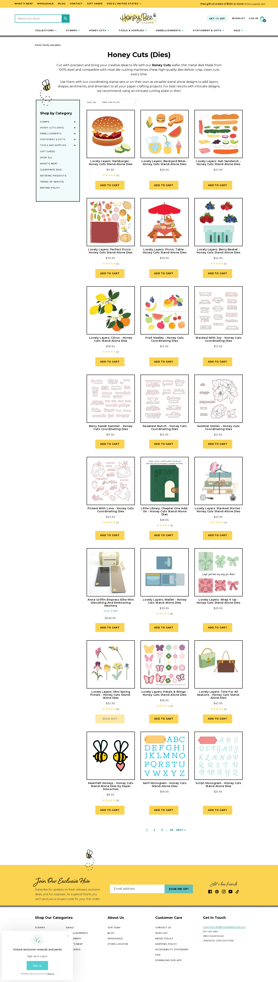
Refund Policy (50, 187)
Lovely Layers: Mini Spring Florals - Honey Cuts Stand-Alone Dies (110, 694)
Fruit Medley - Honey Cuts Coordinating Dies (164, 339)
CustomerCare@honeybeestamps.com (224, 927)
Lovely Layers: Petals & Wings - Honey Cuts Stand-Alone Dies (164, 693)
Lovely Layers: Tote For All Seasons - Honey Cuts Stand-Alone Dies (218, 694)
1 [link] (146, 830)
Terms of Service (52, 181)
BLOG (111, 933)
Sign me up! (178, 889)
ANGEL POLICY (164, 938)
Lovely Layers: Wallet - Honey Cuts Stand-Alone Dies (165, 601)
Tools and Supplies (53, 145)
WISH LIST (161, 933)
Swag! (70, 927)
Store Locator (118, 944)
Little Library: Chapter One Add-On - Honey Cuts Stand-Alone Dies (164, 511)
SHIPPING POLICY (166, 944)
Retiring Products (53, 175)
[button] (46, 30)
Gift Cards (47, 151)
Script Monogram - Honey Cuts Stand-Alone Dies (218, 785)
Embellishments (50, 133)
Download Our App (168, 960)
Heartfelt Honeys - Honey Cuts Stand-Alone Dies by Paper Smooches (111, 786)
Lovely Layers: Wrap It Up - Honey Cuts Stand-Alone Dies (219, 601)
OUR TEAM (114, 927)
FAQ (157, 955)
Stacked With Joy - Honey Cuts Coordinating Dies (219, 339)
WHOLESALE (115, 938)
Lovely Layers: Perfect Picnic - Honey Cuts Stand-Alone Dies (110, 251)
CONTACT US (163, 927)
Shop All (46, 157)
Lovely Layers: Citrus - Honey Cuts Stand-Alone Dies (110, 339)
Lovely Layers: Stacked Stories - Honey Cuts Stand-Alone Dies (218, 510)
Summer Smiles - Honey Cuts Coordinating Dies (218, 428)
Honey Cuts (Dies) (52, 45)
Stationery (73, 938)
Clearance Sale (51, 169)
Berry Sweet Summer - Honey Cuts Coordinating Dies (110, 428)
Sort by (91, 102)
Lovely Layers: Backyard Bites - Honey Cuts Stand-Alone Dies (164, 163)
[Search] (65, 18)
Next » (181, 830)
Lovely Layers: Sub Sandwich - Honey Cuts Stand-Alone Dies (218, 163)
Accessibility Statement (172, 949)
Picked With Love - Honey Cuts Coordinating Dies (111, 510)
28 (171, 830)
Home (38, 45)
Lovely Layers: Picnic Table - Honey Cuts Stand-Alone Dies (165, 251)
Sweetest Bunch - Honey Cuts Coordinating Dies (165, 428)
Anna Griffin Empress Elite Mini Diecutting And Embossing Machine (111, 602)
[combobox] (42, 18)
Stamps (45, 122)
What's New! (48, 163)
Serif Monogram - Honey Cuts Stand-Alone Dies (165, 785)
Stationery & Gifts (52, 139)
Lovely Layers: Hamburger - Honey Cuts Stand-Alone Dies (111, 163)
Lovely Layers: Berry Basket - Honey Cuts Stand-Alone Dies (219, 251)
